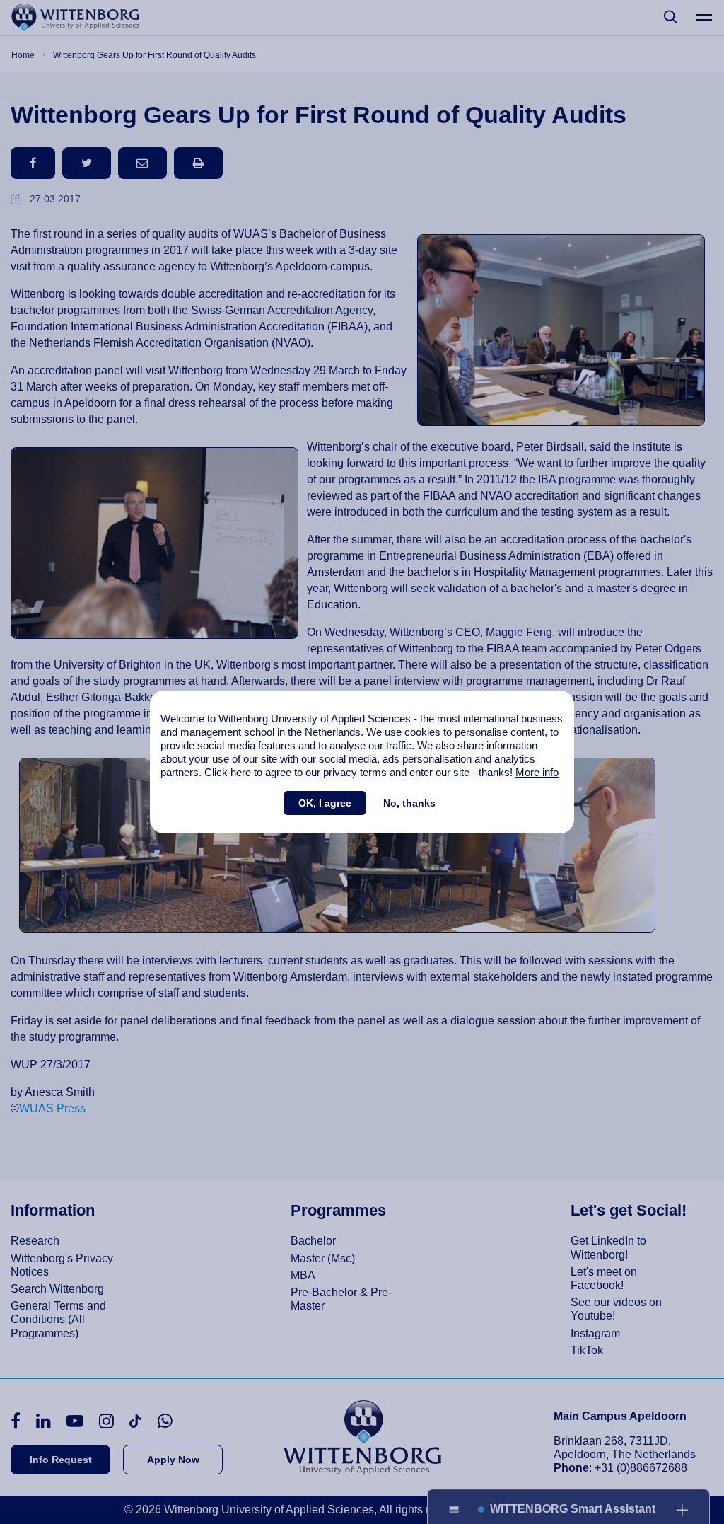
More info (537, 772)
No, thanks (409, 803)
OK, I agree (324, 803)
